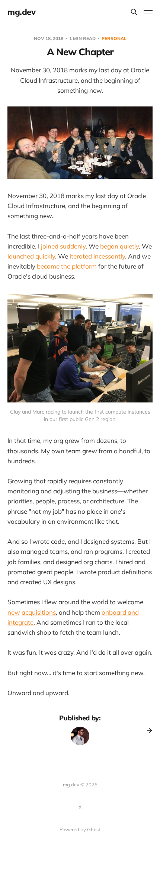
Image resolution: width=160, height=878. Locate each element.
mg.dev (21, 12)
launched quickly (31, 256)
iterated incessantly (97, 256)
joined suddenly (63, 246)
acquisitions (39, 612)
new (13, 612)
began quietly (119, 246)
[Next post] (147, 730)
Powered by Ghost (80, 829)
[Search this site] (134, 11)
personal (114, 38)
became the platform (67, 266)
